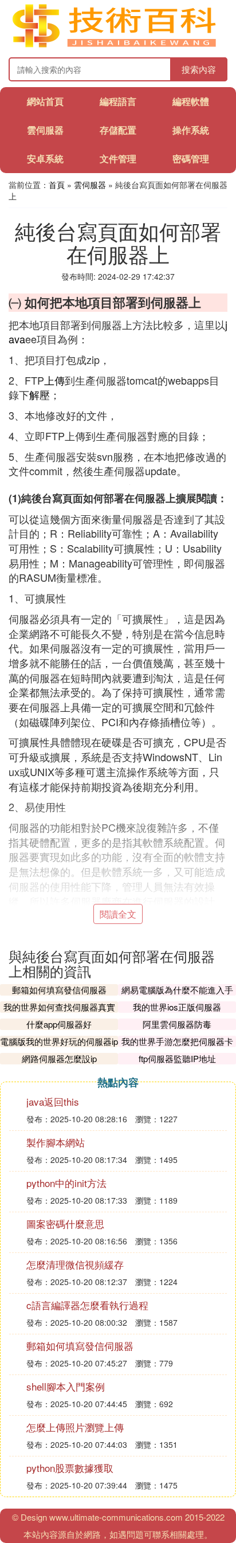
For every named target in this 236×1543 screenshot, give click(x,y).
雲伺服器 (45, 129)
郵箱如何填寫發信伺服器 (59, 990)
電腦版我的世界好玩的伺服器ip (59, 1041)
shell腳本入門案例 (65, 1386)
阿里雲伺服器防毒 (177, 1024)
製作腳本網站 (55, 1142)
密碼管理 (190, 158)
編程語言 (118, 101)
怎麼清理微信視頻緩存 (75, 1264)
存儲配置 (118, 129)
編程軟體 (190, 101)
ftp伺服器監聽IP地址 (177, 1058)
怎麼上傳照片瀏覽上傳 (75, 1427)
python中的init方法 (66, 1183)
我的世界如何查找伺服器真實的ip (59, 1012)
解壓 (39, 394)
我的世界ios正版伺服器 (177, 1007)
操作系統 (190, 129)
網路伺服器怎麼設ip (59, 1058)
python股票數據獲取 (69, 1467)
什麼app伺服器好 (59, 1024)
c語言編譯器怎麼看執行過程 (87, 1305)
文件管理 (118, 158)
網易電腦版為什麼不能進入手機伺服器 (177, 995)
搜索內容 (199, 69)
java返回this (52, 1101)
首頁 (57, 184)
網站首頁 (45, 101)
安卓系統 (45, 158)
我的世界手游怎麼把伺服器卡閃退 (177, 1047)
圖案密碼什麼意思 (65, 1223)
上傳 (54, 380)
